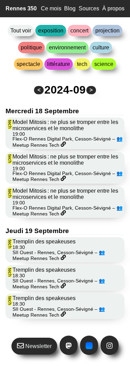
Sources (89, 8)
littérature (58, 64)
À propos (113, 8)
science (103, 64)
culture (101, 47)
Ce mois (51, 8)
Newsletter (38, 346)
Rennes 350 (21, 8)
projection (107, 30)
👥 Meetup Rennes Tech (58, 255)
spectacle (28, 64)
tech (82, 64)
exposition (50, 30)
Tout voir (20, 30)
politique (31, 47)
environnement (67, 47)
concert (79, 30)
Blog (70, 8)
